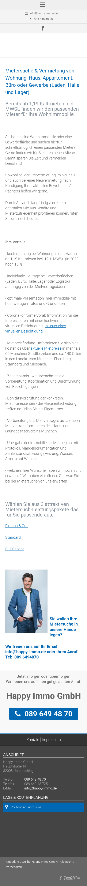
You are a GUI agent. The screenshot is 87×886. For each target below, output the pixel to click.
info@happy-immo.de (44, 13)
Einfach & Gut (16, 525)
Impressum (51, 739)
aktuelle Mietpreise (45, 348)
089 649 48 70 (43, 19)
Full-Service (14, 549)
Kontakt (32, 739)
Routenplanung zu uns (26, 807)
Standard (13, 537)
